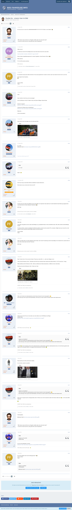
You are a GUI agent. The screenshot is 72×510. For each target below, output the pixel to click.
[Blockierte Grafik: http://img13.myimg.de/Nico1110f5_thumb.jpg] (28, 105)
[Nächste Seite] (13, 23)
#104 (69, 92)
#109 (69, 201)
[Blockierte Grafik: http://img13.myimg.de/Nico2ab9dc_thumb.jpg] (29, 108)
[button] (5, 499)
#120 (69, 453)
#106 (69, 143)
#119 (69, 432)
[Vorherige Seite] (2, 23)
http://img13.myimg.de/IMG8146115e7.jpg (31, 146)
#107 (69, 161)
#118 (69, 412)
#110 (69, 219)
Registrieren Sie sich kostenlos (38, 485)
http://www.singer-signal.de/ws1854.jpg (31, 417)
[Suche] (69, 1)
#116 (69, 358)
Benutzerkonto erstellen (32, 487)
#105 (69, 119)
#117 (69, 385)
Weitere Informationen (62, 508)
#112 (69, 256)
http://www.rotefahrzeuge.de (22, 156)
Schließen (68, 508)
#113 (69, 293)
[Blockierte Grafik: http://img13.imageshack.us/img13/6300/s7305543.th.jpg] (30, 444)
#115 (69, 333)
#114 (69, 313)
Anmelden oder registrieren (62, 1)
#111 (69, 238)
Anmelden (43, 487)
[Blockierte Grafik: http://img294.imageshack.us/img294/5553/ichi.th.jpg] (30, 318)
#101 (69, 27)
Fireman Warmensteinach (30, 66)
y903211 (8, 19)
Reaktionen (5, 194)
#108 (69, 180)
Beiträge (4, 41)
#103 (69, 72)
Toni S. (27, 287)
